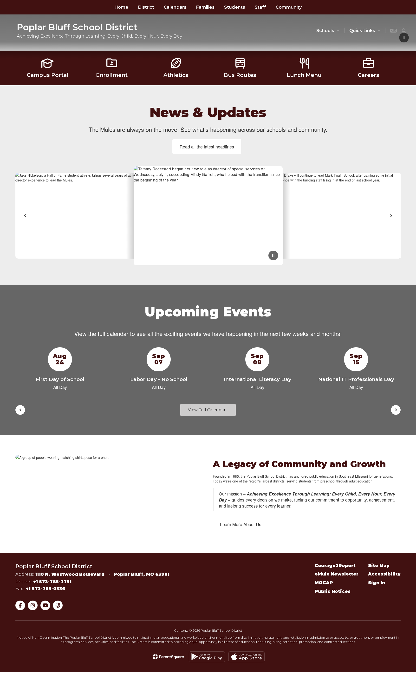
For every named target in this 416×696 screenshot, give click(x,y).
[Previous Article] (25, 216)
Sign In (376, 582)
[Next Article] (391, 216)
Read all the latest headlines (207, 146)
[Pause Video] (404, 38)
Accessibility (384, 574)
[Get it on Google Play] (207, 656)
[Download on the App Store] (246, 656)
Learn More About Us (240, 524)
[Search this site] (404, 30)
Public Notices (333, 591)
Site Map (379, 565)
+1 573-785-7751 (52, 581)
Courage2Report (335, 565)
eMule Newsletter (336, 574)
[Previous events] (20, 410)
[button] (327, 30)
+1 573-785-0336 (45, 588)
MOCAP (324, 582)
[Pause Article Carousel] (273, 256)
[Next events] (396, 410)
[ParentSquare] (168, 656)
